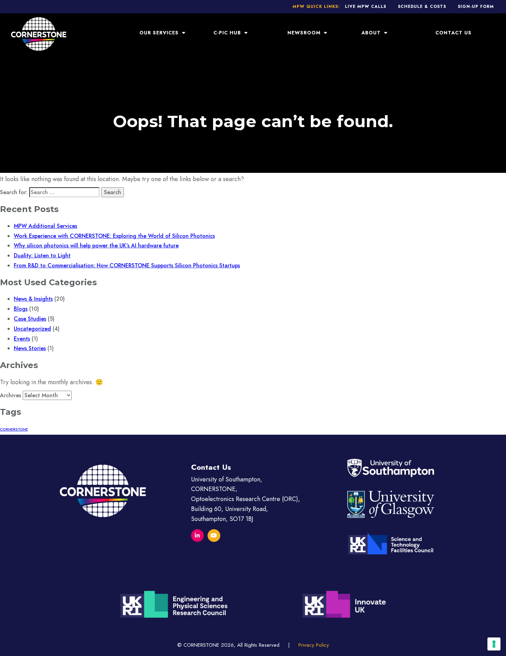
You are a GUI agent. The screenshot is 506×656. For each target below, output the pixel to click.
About (371, 32)
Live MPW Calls (365, 6)
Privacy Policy (313, 645)
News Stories (30, 348)
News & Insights (33, 299)
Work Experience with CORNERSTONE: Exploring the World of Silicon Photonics (114, 236)
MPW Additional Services (45, 226)
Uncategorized (32, 329)
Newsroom (304, 32)
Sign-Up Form (476, 6)
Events (22, 339)
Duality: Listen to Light (42, 255)
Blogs (21, 309)
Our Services (159, 32)
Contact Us (453, 32)
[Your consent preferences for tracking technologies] (493, 644)
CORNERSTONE (14, 429)
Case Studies (30, 319)
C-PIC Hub (228, 32)
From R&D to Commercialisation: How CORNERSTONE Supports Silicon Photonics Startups (127, 265)
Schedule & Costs (422, 6)
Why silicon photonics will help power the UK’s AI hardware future (96, 245)
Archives (10, 395)
